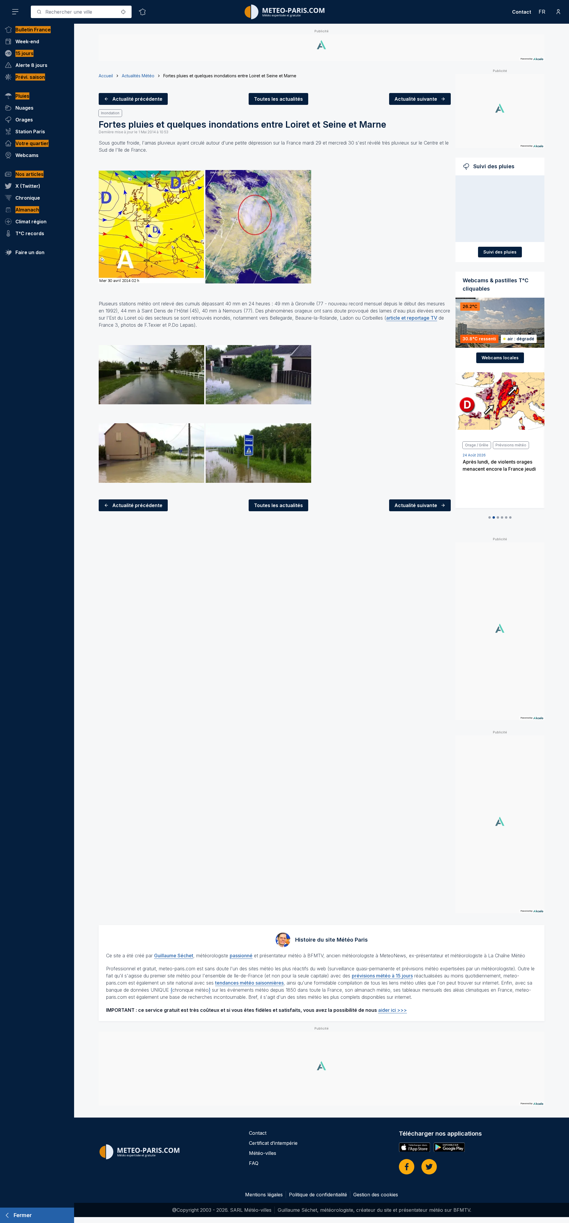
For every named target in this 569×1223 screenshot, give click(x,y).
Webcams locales (500, 357)
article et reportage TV (411, 318)
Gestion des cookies (375, 1195)
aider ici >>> (392, 1010)
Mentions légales (264, 1195)
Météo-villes (262, 1153)
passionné (241, 955)
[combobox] (81, 12)
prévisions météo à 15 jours (382, 976)
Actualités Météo (138, 75)
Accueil (106, 75)
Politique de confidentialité (318, 1195)
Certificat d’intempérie (273, 1143)
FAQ (253, 1163)
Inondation (110, 113)
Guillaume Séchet (173, 955)
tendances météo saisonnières (249, 983)
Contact (521, 12)
